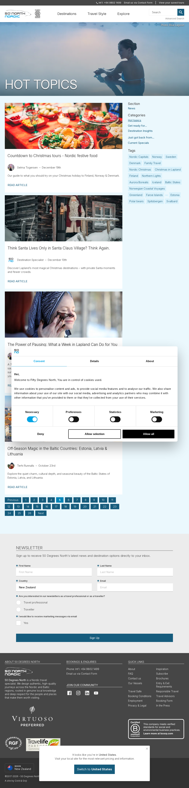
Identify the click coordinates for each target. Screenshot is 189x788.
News (131, 108)
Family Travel (153, 163)
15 (37, 506)
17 (56, 506)
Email (103, 580)
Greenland (135, 195)
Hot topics (134, 120)
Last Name (106, 565)
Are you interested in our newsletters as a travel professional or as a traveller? (62, 596)
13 (18, 506)
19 (75, 506)
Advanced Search (174, 18)
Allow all (148, 434)
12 (9, 506)
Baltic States (172, 182)
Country (23, 580)
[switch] (73, 419)
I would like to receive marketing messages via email (48, 616)
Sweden (171, 157)
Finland (133, 176)
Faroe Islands (154, 195)
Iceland (156, 182)
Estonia (175, 195)
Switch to (94, 769)
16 (46, 506)
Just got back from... (141, 137)
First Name (25, 565)
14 (28, 506)
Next (41, 513)
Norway (157, 157)
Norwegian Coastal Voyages (147, 188)
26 (29, 513)
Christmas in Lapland (168, 169)
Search (180, 12)
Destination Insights (140, 131)
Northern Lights (151, 176)
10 (103, 500)
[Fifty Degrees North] (18, 14)
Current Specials (138, 143)
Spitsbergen (155, 201)
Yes (26, 623)
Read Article (17, 185)
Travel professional (35, 602)
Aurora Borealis (138, 182)
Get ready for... (137, 125)
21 (94, 506)
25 (19, 513)
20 (85, 506)
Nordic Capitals (138, 157)
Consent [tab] (39, 361)
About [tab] (150, 361)
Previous (13, 500)
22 (104, 506)
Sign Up (94, 638)
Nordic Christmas (140, 169)
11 (112, 500)
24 (9, 513)
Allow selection (94, 434)
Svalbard (171, 201)
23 (114, 506)
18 (65, 506)
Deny (40, 434)
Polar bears (136, 201)
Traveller (29, 609)
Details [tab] (94, 361)
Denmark (135, 163)
